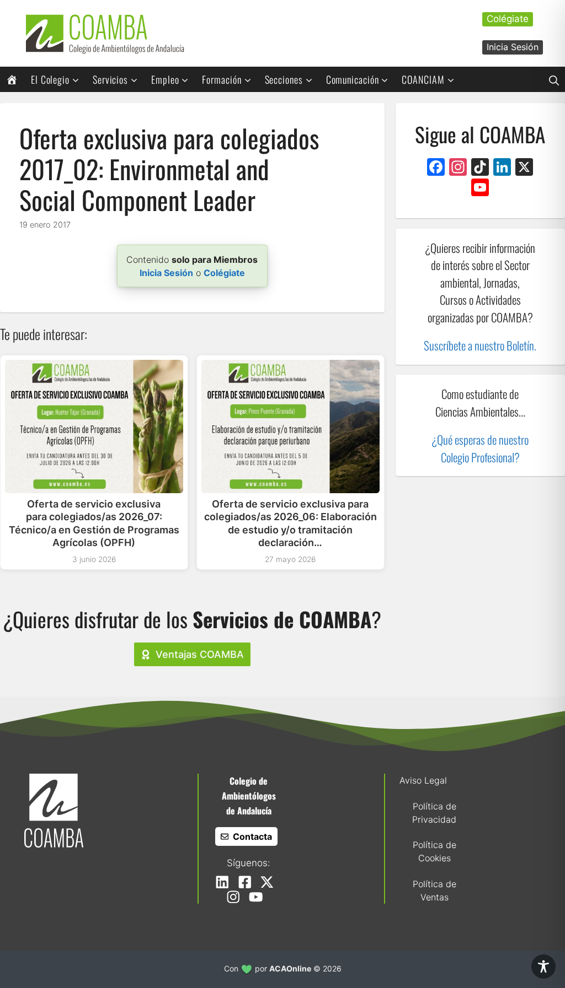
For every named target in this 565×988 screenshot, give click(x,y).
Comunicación (352, 79)
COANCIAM (423, 79)
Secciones (284, 79)
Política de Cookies (434, 851)
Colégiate (508, 18)
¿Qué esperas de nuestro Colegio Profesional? (480, 448)
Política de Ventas (434, 890)
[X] (524, 168)
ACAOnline (290, 968)
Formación (221, 79)
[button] (554, 79)
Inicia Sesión (513, 46)
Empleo (165, 79)
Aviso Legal (423, 780)
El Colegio (50, 79)
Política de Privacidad (434, 813)
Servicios (110, 79)
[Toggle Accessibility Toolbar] (543, 966)
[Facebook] (436, 168)
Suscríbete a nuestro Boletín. (480, 345)
